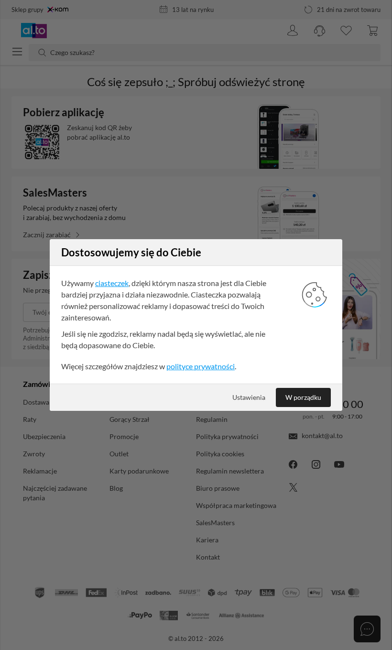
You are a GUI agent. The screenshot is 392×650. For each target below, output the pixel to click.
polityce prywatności (200, 366)
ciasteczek (112, 282)
